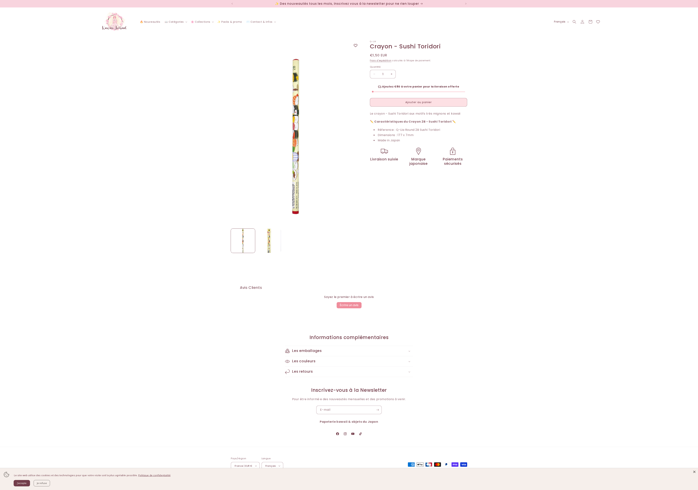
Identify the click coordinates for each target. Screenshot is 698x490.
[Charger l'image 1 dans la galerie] (243, 241)
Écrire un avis (349, 305)
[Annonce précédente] (232, 3)
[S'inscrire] (378, 410)
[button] (176, 22)
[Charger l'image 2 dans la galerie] (269, 241)
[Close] (694, 472)
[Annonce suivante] (466, 3)
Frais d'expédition (381, 60)
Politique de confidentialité (154, 475)
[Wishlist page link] (598, 22)
